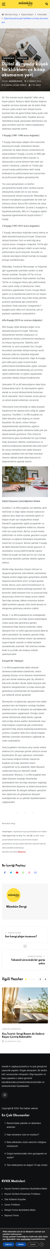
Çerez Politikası (12, 1204)
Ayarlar (33, 1244)
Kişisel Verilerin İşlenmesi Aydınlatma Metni (25, 1188)
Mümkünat (16, 1029)
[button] (40, 979)
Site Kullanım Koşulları (15, 1199)
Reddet (20, 1244)
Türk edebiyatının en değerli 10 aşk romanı (27, 1165)
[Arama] (46, 4)
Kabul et (8, 1244)
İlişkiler (6, 1029)
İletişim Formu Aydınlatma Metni (20, 1210)
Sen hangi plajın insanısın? (21, 936)
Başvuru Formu (11, 1215)
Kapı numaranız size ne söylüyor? (23, 1134)
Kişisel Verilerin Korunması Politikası (22, 1194)
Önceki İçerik (14, 933)
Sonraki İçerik (35, 956)
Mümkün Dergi (15, 81)
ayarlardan (26, 1239)
